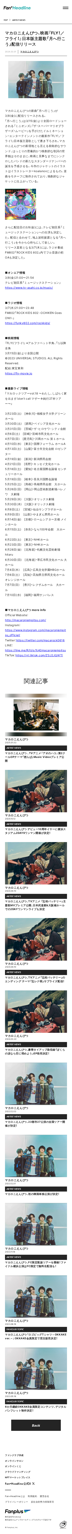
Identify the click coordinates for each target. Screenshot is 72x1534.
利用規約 (32, 1496)
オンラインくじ (13, 1466)
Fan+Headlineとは (15, 1496)
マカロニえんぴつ (29, 51)
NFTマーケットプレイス (17, 1477)
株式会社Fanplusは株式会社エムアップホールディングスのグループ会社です (28, 1518)
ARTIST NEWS (18, 20)
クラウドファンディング (17, 1471)
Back (36, 1425)
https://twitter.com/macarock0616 (40, 640)
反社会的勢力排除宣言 (42, 1501)
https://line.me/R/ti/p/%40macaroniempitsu (35, 650)
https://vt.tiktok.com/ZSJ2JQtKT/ (39, 655)
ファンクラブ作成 (14, 1455)
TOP (6, 20)
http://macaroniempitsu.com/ (25, 620)
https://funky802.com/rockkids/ (27, 323)
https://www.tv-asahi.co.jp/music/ (29, 287)
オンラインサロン (14, 1460)
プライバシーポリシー (16, 1501)
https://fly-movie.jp (18, 373)
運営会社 (44, 1496)
